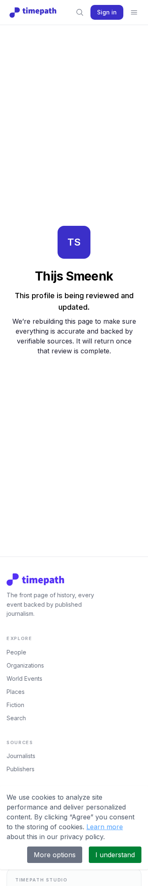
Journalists (21, 755)
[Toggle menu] (134, 12)
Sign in (107, 12)
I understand (115, 855)
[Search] (79, 12)
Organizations (25, 665)
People (16, 652)
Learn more (104, 827)
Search (16, 717)
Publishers (21, 768)
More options (55, 855)
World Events (24, 678)
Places (16, 691)
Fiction (15, 704)
